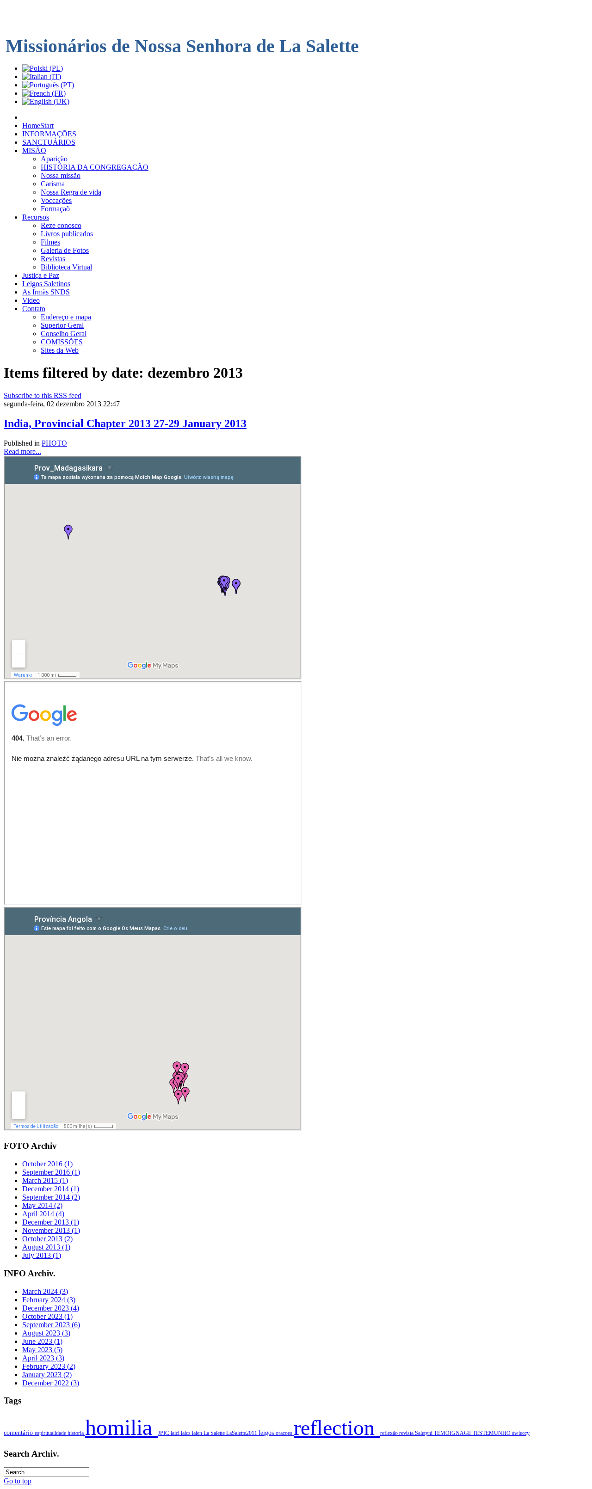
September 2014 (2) (51, 1197)
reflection (337, 1428)
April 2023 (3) (43, 1358)
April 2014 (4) (43, 1214)
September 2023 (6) (51, 1325)
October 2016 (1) (47, 1164)
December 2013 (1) (50, 1222)
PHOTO (54, 443)
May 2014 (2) (42, 1205)
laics (186, 1433)
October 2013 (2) (47, 1239)
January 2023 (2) (47, 1375)
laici (176, 1433)
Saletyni (424, 1433)
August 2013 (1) (46, 1247)
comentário (19, 1432)
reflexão (389, 1433)
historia (76, 1433)
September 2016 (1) (51, 1172)
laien (198, 1433)
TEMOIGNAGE (453, 1433)
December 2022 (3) (50, 1383)
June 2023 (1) (42, 1341)
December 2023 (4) (50, 1308)
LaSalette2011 (242, 1433)
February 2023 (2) (48, 1366)
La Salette (215, 1433)
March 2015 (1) (45, 1180)
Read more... (22, 451)
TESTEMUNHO (492, 1433)
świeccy (521, 1433)
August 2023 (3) (46, 1333)
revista (407, 1433)
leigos (267, 1432)
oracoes (285, 1433)
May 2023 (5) (42, 1350)
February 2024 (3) (48, 1300)
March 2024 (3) (45, 1291)
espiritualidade (51, 1433)
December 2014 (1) (50, 1189)
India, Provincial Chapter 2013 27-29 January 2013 (125, 423)
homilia (121, 1427)
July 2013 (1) (41, 1255)
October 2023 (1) (47, 1316)
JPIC (164, 1433)
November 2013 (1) (51, 1230)
